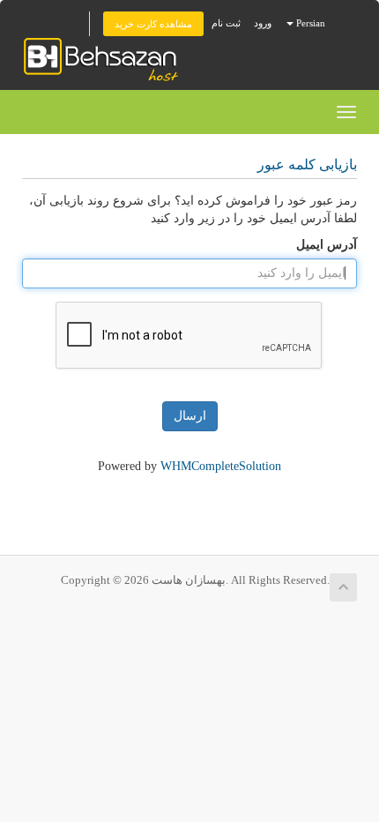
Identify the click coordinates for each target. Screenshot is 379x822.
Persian (309, 23)
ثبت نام (226, 23)
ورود (262, 23)
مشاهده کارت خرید (153, 24)
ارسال (190, 415)
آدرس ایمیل (326, 244)
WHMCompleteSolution (220, 466)
